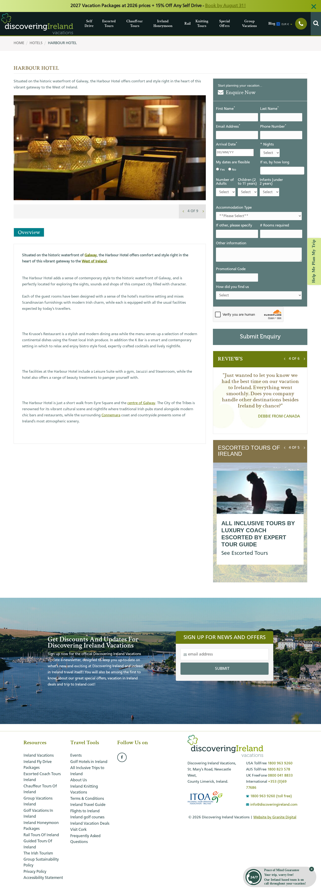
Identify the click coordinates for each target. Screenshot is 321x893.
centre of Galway (141, 403)
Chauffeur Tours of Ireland (40, 789)
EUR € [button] (285, 24)
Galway (91, 255)
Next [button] (203, 210)
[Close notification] (311, 869)
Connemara (111, 415)
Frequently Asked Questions (85, 839)
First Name (225, 108)
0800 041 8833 (280, 776)
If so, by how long (274, 162)
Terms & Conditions (87, 799)
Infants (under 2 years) (271, 182)
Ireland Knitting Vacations (84, 790)
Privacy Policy (34, 872)
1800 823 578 (278, 769)
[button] (193, 211)
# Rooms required (274, 225)
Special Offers (220, 23)
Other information (231, 243)
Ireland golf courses (87, 817)
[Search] (316, 23)
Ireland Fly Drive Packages (37, 765)
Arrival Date (226, 144)
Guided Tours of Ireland (37, 844)
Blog (269, 23)
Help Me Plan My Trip (313, 261)
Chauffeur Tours (127, 23)
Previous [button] (183, 210)
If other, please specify (234, 225)
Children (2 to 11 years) (247, 182)
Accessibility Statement (43, 878)
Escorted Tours (103, 23)
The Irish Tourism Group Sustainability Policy (41, 859)
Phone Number (273, 126)
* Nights (267, 144)
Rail (185, 23)
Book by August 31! (225, 6)
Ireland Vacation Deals (89, 824)
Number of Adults (225, 182)
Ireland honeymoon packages (41, 826)
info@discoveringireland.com (274, 805)
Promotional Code (231, 269)
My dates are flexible (233, 162)
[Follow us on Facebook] (122, 757)
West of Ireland (94, 261)
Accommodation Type (234, 208)
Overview (29, 232)
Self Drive (86, 23)
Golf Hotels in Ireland (88, 762)
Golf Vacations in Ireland (38, 814)
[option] (110, 158)
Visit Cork (78, 830)
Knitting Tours (197, 23)
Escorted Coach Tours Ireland (42, 777)
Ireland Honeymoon (154, 23)
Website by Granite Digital (274, 817)
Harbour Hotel (62, 43)
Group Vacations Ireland (37, 802)
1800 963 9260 (280, 763)
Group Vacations (243, 23)
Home (19, 43)
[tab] (193, 211)
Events (76, 756)
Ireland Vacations (38, 756)
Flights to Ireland (85, 811)
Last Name (269, 108)
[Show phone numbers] (301, 24)
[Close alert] (313, 6)
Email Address (228, 126)
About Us (78, 780)
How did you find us (232, 287)
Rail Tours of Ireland (41, 835)
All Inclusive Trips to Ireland (87, 771)
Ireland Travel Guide (88, 805)
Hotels (36, 43)
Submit (222, 669)
